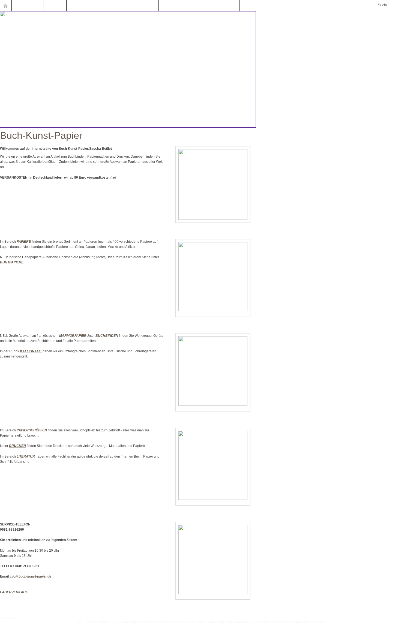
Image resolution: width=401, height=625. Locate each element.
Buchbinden (81, 6)
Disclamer (260, 622)
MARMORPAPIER (72, 336)
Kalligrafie (109, 6)
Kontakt (318, 622)
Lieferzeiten (148, 622)
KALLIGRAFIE (31, 351)
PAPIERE (24, 242)
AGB (81, 622)
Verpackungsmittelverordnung (228, 622)
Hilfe (200, 622)
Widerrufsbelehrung (101, 622)
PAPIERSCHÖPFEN (32, 430)
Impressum (302, 622)
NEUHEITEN (27, 6)
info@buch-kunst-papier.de (30, 576)
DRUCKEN (17, 446)
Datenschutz (128, 622)
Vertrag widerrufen (13, 618)
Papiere (55, 6)
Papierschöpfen (140, 6)
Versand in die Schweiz (177, 622)
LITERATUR (26, 456)
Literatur (194, 6)
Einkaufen (226, 6)
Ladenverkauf (281, 622)
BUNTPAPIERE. (12, 262)
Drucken (170, 6)
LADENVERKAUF (14, 592)
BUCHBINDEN (106, 336)
